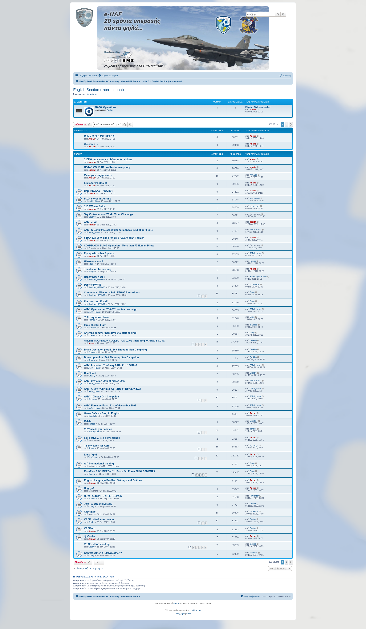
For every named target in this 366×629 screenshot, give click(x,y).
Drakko (91, 335)
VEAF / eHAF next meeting (99, 519)
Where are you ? (93, 261)
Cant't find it (91, 373)
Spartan (92, 399)
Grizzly (91, 376)
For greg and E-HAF (96, 301)
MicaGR (253, 421)
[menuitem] (108, 75)
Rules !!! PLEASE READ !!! (99, 136)
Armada (253, 175)
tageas (253, 544)
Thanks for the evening (97, 269)
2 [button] (286, 124)
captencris (254, 206)
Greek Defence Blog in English (102, 413)
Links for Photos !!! (95, 183)
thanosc (92, 327)
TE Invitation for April (97, 445)
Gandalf (92, 416)
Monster (253, 552)
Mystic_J (254, 445)
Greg (252, 292)
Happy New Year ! (94, 276)
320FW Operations (105, 107)
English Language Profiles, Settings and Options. (113, 480)
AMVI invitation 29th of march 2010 (104, 380)
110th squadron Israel (96, 317)
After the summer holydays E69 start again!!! (110, 332)
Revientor (92, 498)
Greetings (90, 511)
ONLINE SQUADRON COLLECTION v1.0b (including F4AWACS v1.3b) (124, 340)
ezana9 (91, 320)
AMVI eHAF (90, 222)
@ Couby (89, 536)
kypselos (254, 511)
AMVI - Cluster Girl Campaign (101, 396)
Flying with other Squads (99, 253)
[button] (291, 124)
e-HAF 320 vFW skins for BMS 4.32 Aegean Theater (114, 237)
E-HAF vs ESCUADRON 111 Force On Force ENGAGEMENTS (119, 471)
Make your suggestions (98, 175)
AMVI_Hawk (94, 232)
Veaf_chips (93, 457)
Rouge (91, 264)
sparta (253, 109)
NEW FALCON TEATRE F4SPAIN (103, 496)
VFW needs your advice (98, 429)
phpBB (176, 603)
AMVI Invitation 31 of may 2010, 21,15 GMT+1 (110, 365)
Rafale (87, 421)
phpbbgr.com (195, 610)
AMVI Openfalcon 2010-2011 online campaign (110, 309)
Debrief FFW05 (92, 284)
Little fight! (90, 454)
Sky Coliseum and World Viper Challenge (108, 214)
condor (253, 429)
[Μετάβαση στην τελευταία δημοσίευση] (258, 136)
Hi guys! (89, 488)
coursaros (254, 284)
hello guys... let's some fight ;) (102, 437)
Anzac (91, 139)
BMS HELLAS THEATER (98, 190)
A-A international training (99, 463)
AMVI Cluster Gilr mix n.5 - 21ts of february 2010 (112, 388)
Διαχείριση (91, 94)
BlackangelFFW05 (96, 279)
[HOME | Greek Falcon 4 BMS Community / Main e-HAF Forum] (93, 17)
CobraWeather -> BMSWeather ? (103, 552)
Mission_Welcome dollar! (257, 107)
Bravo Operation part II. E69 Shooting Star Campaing (115, 349)
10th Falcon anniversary (98, 503)
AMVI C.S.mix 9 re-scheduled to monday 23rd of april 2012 (118, 230)
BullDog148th (94, 431)
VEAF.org (89, 528)
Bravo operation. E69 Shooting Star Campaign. (112, 357)
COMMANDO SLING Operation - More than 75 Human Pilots (119, 245)
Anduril (110, 110)
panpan (91, 424)
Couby (91, 217)
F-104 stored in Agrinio (97, 198)
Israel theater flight (95, 325)
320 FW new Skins (95, 206)
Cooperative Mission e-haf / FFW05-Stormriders (112, 292)
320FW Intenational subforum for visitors (108, 159)
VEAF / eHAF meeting (97, 544)
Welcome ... (91, 144)
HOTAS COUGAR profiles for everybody (107, 167)
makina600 (93, 201)
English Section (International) (98, 90)
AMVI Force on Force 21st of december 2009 (110, 405)
